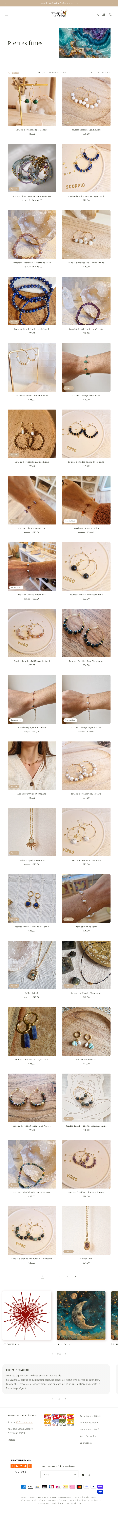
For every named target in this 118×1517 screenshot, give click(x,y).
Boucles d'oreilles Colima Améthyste (86, 1192)
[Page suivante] (75, 1276)
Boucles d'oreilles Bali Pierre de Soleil (32, 661)
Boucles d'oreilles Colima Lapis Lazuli (86, 196)
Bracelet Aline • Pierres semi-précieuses (32, 196)
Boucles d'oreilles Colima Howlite (32, 395)
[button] (6, 14)
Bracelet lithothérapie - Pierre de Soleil (32, 262)
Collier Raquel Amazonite (31, 860)
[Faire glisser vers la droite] (65, 1354)
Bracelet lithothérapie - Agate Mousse (31, 1192)
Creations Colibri (34, 1497)
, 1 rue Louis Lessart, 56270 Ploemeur (56, 1497)
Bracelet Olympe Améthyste (31, 528)
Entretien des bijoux (90, 1416)
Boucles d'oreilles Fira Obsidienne (86, 594)
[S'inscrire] (74, 1474)
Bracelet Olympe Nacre (86, 926)
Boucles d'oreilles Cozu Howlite (86, 793)
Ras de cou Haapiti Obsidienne (86, 993)
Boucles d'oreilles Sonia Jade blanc (32, 462)
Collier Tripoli (32, 993)
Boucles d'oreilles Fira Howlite (86, 860)
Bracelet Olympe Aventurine (86, 395)
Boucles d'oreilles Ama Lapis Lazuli (32, 926)
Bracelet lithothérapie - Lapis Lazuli (32, 329)
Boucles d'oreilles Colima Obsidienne (86, 462)
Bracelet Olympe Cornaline (86, 528)
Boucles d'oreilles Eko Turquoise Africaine (86, 1126)
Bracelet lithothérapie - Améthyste (86, 329)
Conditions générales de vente (52, 1503)
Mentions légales (74, 1503)
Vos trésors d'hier (88, 1436)
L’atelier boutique (89, 1422)
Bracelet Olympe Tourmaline (32, 727)
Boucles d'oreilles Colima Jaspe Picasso (32, 1126)
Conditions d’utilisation (56, 1500)
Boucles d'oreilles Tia (86, 1059)
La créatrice (86, 1443)
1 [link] (42, 1276)
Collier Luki (86, 1258)
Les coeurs (9, 1344)
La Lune (62, 1344)
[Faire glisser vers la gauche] (52, 1354)
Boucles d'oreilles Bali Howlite (86, 129)
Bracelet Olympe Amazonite (32, 594)
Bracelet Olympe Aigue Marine (86, 727)
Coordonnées (95, 1500)
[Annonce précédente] (6, 3)
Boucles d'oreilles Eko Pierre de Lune (86, 262)
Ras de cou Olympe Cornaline (31, 793)
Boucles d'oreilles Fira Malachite (32, 129)
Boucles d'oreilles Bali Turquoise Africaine (31, 1258)
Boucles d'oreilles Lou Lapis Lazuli (31, 1059)
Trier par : (41, 72)
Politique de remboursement (85, 1497)
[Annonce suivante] (112, 3)
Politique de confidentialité (31, 1500)
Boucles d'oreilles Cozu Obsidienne (86, 661)
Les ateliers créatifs (89, 1429)
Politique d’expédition (78, 1500)
